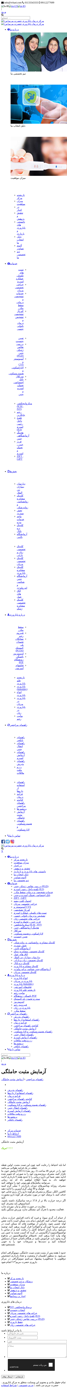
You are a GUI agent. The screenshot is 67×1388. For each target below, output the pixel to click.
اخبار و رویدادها (17, 1296)
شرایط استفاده (9, 1385)
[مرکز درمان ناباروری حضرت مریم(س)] (22, 21)
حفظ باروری (16, 1322)
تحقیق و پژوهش (18, 1290)
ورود (3, 12)
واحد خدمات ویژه (20, 519)
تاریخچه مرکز (17, 1278)
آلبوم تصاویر (16, 1293)
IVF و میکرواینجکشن (21, 1307)
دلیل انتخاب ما (17, 1287)
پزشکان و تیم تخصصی (21, 1281)
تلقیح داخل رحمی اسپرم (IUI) (25, 1316)
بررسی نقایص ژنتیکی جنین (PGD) (27, 1319)
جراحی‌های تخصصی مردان (23, 1313)
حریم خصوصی (26, 1385)
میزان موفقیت (17, 1284)
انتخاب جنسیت (17, 1310)
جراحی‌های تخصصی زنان (22, 1325)
